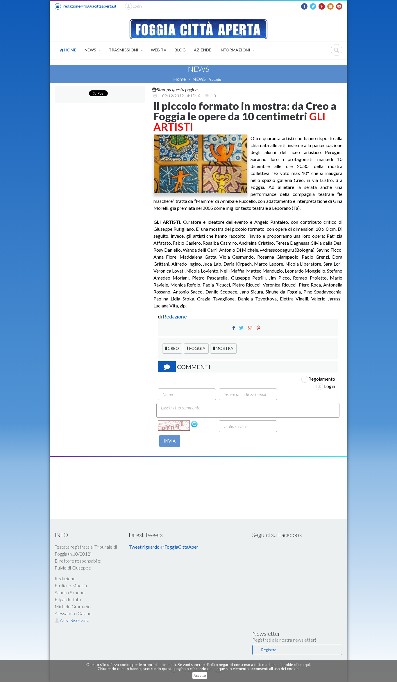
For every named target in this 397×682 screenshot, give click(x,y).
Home (179, 79)
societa (215, 79)
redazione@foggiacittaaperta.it (89, 6)
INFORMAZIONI (235, 49)
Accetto (200, 675)
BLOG (180, 49)
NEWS (91, 49)
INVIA (170, 440)
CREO (173, 348)
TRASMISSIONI (124, 49)
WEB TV (159, 49)
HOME (69, 49)
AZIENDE (202, 49)
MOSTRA (224, 348)
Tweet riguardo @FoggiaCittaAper (163, 546)
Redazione (175, 316)
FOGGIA (196, 348)
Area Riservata (74, 620)
